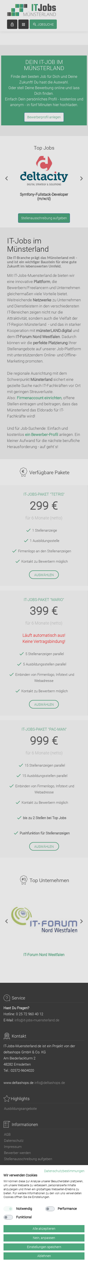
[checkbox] (8, 1208)
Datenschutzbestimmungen (64, 1171)
